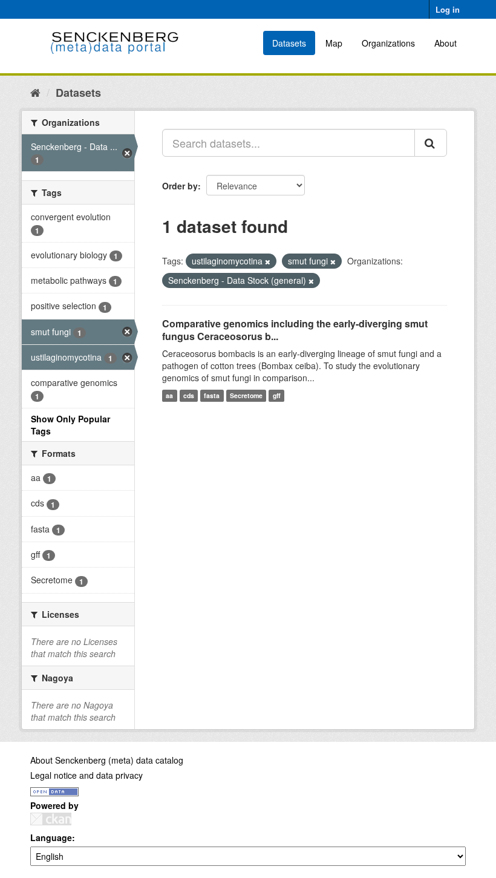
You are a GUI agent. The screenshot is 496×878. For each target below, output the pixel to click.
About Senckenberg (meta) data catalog (106, 760)
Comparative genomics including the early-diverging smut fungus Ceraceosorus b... (295, 329)
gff (277, 395)
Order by (180, 186)
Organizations (388, 43)
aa (169, 395)
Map (333, 43)
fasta (212, 395)
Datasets (289, 43)
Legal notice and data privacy (86, 775)
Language (51, 837)
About (445, 43)
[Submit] (430, 143)
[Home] (35, 92)
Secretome (246, 395)
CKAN (50, 819)
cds (188, 395)
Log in (448, 9)
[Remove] (267, 261)
